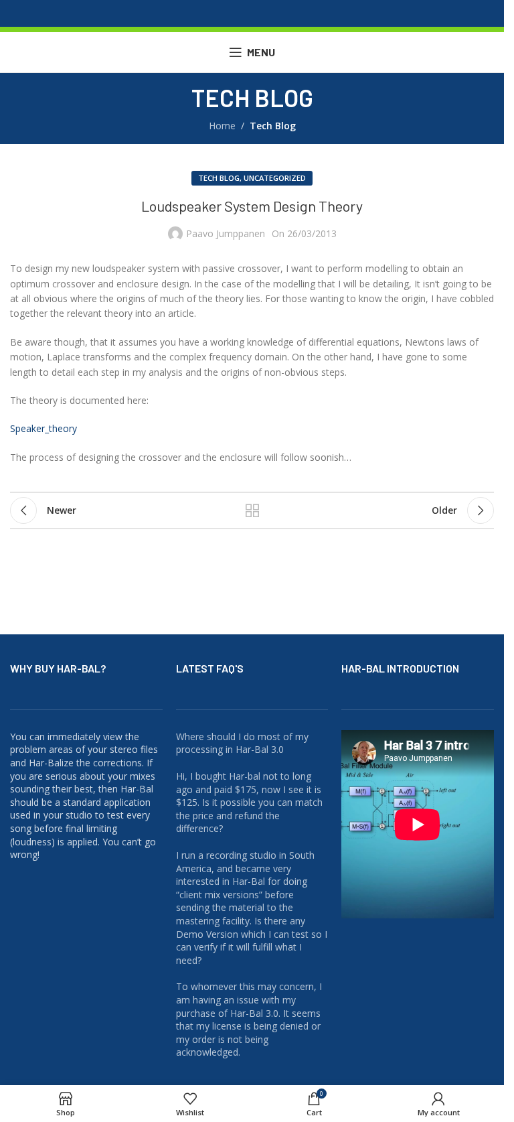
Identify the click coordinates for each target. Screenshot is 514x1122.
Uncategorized (275, 178)
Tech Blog (273, 125)
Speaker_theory (43, 428)
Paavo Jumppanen (225, 233)
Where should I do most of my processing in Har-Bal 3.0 (242, 743)
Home (222, 125)
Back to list (252, 510)
